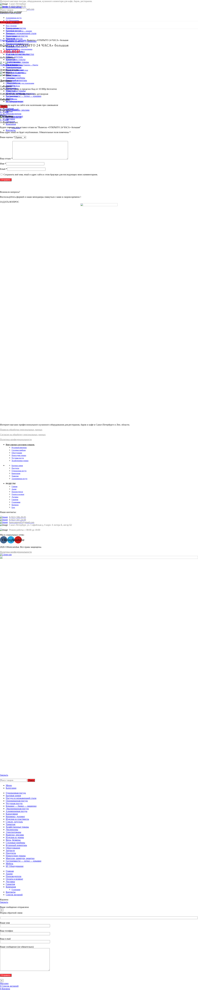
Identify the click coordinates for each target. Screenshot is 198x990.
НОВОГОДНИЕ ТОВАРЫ (15, 60)
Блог (13, 507)
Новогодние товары (19, 455)
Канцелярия (16, 473)
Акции (14, 489)
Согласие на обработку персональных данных (23, 434)
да (35, 429)
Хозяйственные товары (20, 461)
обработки (14, 429)
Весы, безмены (11, 26)
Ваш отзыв (6, 158)
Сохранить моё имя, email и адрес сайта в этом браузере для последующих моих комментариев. (50, 174)
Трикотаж (15, 476)
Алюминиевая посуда (13, 18)
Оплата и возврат (18, 494)
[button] (9, 202)
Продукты (15, 468)
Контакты (15, 505)
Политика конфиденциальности (16, 439)
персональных (26, 429)
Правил (4, 429)
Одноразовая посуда (19, 471)
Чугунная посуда (18, 458)
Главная (4, 40)
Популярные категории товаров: (20, 445)
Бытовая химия (17, 466)
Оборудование (17, 453)
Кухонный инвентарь (19, 448)
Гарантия (15, 500)
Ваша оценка (7, 137)
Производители (17, 492)
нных (39, 429)
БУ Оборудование (12, 20)
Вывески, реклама (17, 40)
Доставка (15, 497)
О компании (16, 502)
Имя (3, 163)
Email (3, 169)
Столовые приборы (19, 450)
